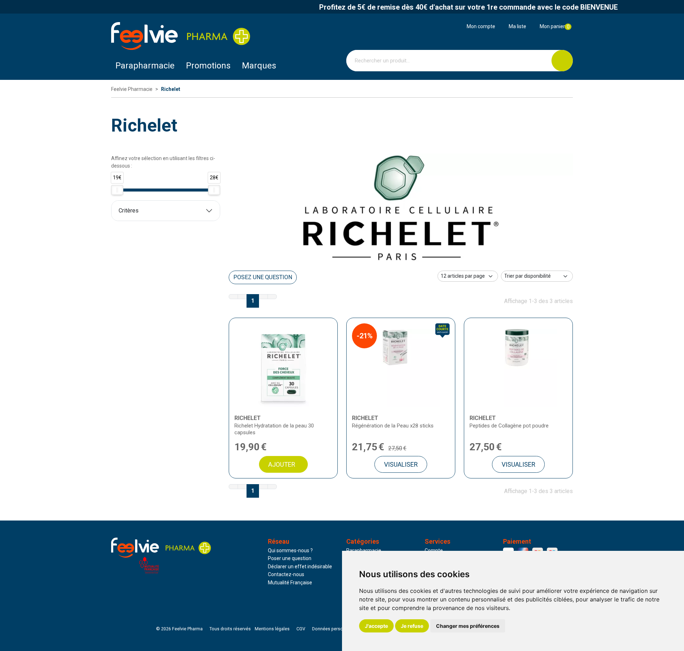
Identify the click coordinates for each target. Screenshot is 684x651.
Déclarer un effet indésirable (300, 566)
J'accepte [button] (376, 626)
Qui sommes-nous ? (290, 550)
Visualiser (401, 464)
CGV (300, 628)
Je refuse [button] (412, 626)
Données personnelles (335, 628)
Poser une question (289, 558)
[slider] (117, 190)
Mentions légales (272, 628)
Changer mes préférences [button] (467, 626)
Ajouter (281, 464)
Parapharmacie (145, 66)
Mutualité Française (290, 582)
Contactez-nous (286, 574)
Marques (259, 66)
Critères (129, 210)
